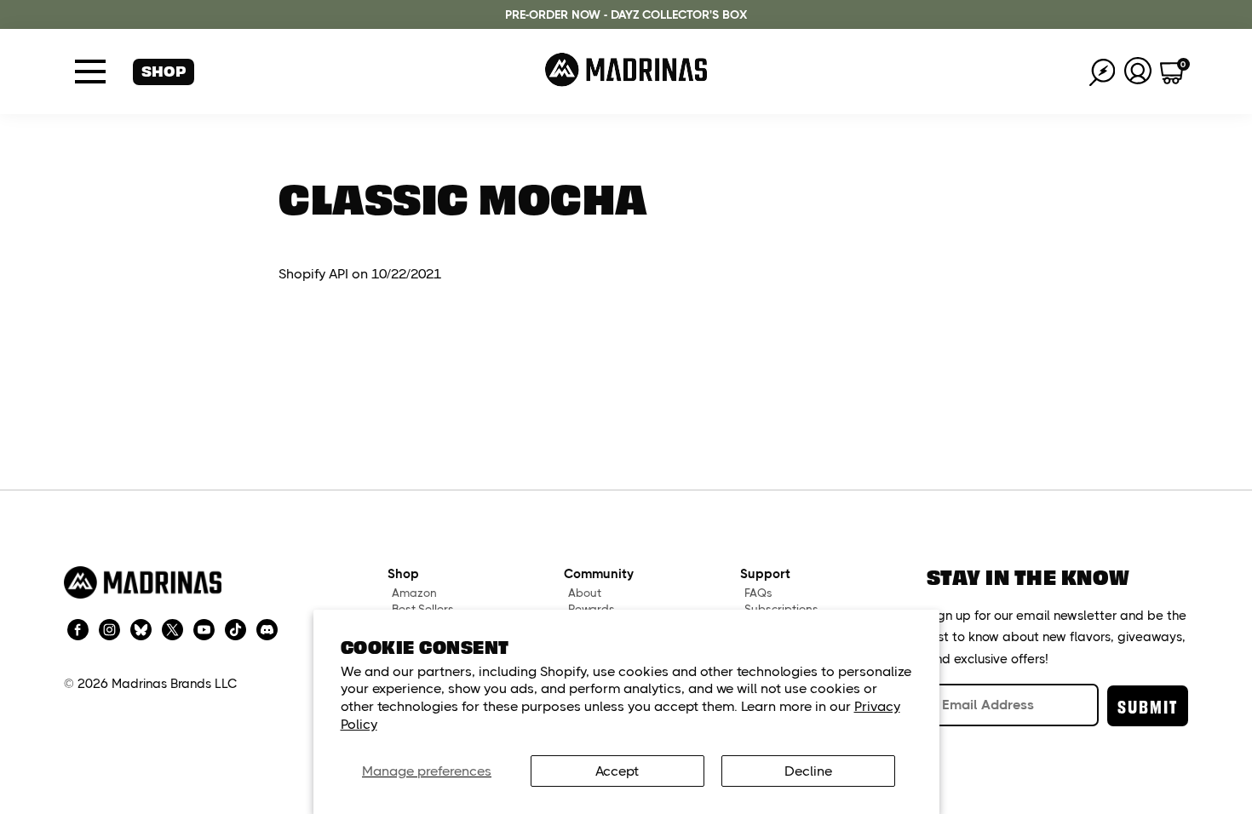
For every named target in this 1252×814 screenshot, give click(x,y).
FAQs (758, 593)
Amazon (414, 593)
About (584, 593)
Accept (617, 771)
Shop (163, 70)
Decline (808, 771)
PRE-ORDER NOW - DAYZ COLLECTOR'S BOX (626, 14)
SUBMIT (1147, 705)
